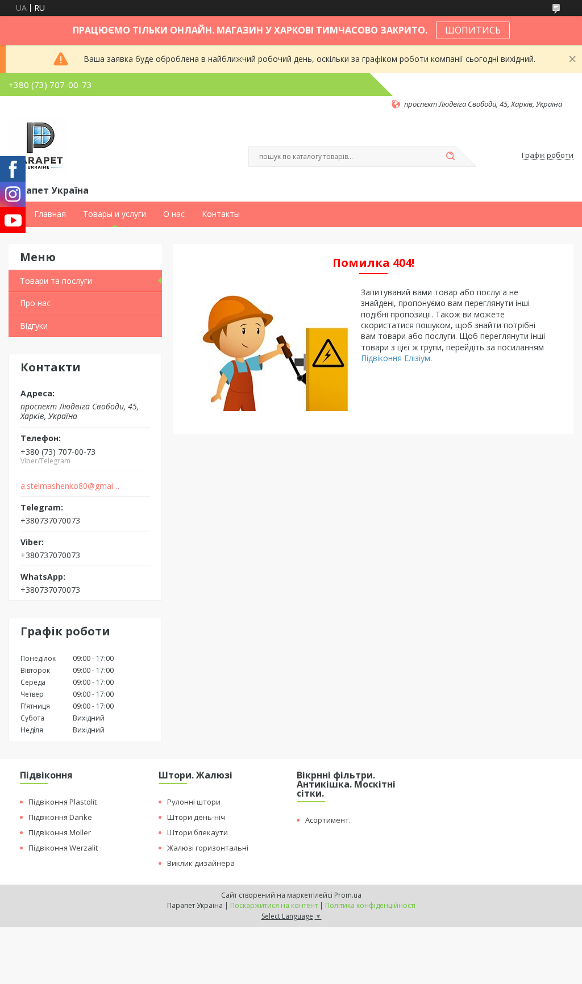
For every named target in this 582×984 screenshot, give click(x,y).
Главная (50, 214)
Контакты (221, 214)
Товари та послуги (56, 280)
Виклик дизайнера (201, 863)
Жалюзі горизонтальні (207, 848)
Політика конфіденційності (370, 905)
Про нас (35, 303)
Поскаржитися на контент (274, 905)
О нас (174, 214)
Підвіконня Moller (59, 832)
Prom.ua (347, 895)
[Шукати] (450, 156)
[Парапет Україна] (38, 146)
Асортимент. (328, 820)
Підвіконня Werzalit (63, 848)
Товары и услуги (114, 214)
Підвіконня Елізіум (395, 358)
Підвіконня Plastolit (62, 802)
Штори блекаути (197, 832)
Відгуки (34, 325)
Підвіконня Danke (60, 817)
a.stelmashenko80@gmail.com (70, 486)
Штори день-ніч (196, 817)
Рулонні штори (194, 802)
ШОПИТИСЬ (473, 30)
